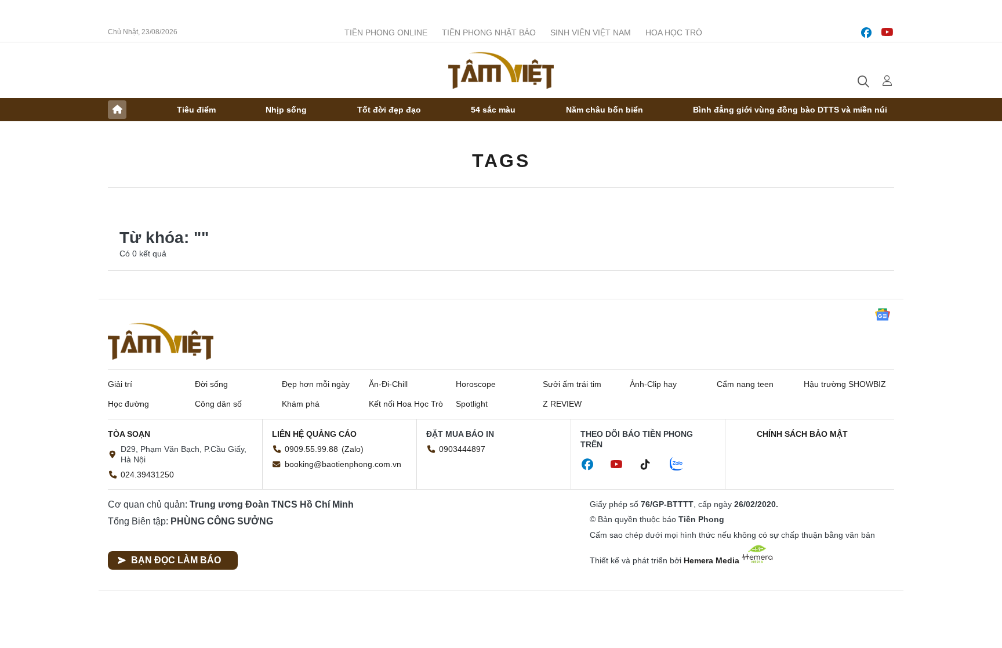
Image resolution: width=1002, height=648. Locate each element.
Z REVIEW (562, 403)
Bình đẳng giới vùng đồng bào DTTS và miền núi (790, 109)
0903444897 (462, 449)
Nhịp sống (286, 109)
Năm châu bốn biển (604, 109)
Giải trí (120, 384)
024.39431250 (147, 474)
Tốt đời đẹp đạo (389, 109)
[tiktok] (651, 465)
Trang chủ (117, 109)
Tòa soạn (129, 434)
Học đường (128, 403)
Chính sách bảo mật (802, 434)
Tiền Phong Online (385, 32)
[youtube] (887, 32)
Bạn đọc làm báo (176, 560)
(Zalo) (353, 449)
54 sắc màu (493, 109)
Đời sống (211, 384)
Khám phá (301, 403)
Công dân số (218, 403)
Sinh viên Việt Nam (590, 32)
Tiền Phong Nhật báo (489, 32)
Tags (501, 160)
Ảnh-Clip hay (653, 384)
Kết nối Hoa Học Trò (406, 403)
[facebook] (866, 32)
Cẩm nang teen (745, 384)
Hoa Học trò (673, 32)
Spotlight (472, 403)
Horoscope (476, 384)
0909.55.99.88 (311, 449)
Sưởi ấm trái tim (572, 384)
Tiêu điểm (196, 109)
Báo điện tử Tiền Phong (501, 70)
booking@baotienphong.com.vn (343, 464)
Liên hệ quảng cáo (314, 434)
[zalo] (682, 464)
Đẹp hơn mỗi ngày (316, 384)
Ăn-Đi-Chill (388, 384)
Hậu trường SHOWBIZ (845, 384)
